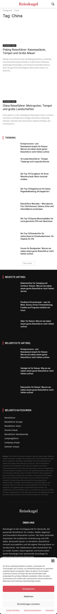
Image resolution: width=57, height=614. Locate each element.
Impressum (50, 610)
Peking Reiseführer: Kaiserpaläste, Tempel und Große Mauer (24, 51)
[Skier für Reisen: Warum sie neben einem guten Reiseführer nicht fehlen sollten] (10, 328)
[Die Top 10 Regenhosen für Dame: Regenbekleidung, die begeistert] (10, 193)
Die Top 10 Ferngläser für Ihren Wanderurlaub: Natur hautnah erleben (34, 176)
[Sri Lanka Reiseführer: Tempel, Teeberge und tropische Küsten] (10, 163)
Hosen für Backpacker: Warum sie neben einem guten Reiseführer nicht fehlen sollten (37, 251)
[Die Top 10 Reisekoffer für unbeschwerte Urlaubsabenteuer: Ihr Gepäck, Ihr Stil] (10, 238)
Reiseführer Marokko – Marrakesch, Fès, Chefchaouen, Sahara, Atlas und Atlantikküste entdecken (37, 206)
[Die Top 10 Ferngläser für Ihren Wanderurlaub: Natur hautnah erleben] (10, 178)
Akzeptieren (28, 589)
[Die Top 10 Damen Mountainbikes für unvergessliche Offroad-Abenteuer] (10, 223)
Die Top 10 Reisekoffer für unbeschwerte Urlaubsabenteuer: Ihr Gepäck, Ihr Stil (37, 236)
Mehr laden (27, 263)
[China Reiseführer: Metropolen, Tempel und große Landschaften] (28, 90)
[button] (52, 560)
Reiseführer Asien (9, 45)
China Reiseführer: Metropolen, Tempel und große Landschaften (27, 107)
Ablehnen (28, 596)
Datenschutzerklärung (32, 610)
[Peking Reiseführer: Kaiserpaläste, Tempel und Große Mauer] (28, 34)
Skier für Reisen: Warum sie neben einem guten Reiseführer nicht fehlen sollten (37, 324)
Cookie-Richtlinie (13, 610)
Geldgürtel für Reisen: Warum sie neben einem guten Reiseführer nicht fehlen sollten (37, 371)
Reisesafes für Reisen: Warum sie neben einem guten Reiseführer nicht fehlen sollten (37, 390)
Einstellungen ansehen (28, 604)
